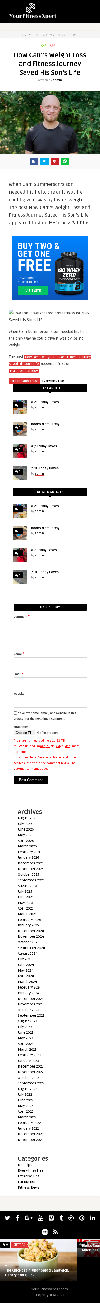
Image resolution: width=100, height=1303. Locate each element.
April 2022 (26, 1111)
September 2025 (31, 880)
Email (19, 674)
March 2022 (27, 1117)
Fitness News (28, 1187)
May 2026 (25, 835)
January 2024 (28, 993)
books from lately (45, 424)
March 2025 (27, 914)
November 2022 (31, 1072)
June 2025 (26, 897)
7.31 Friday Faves (45, 468)
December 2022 (31, 1066)
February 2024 (29, 987)
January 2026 (28, 857)
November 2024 (31, 936)
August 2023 (27, 1021)
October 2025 (28, 874)
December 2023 (31, 998)
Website (19, 693)
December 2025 (31, 863)
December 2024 (31, 931)
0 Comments (70, 35)
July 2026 (25, 824)
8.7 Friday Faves (44, 446)
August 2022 (27, 1089)
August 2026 (27, 818)
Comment (22, 616)
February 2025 (29, 919)
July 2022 (25, 1094)
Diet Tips (25, 1165)
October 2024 (28, 942)
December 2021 (31, 1134)
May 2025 (25, 903)
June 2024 (26, 965)
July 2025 (25, 891)
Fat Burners (27, 1182)
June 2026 (26, 829)
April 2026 (26, 840)
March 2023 (27, 1049)
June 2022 (26, 1100)
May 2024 (25, 970)
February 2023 (29, 1055)
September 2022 (31, 1083)
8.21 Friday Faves (45, 402)
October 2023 (28, 1010)
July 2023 (25, 1027)
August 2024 (27, 953)
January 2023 (28, 1061)
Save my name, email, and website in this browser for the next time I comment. (45, 716)
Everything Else (53, 381)
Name (19, 653)
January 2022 (28, 1128)
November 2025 (31, 869)
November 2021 (31, 1140)
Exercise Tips (28, 1176)
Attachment (22, 727)
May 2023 (25, 1038)
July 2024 (25, 959)
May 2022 (25, 1106)
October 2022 (28, 1077)
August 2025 (27, 886)
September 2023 (31, 1015)
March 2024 (27, 982)
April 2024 (26, 976)
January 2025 (28, 925)
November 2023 (31, 1004)
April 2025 (26, 908)
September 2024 (31, 948)
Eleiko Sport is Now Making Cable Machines (32, 1247)
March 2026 (27, 846)
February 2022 (29, 1123)
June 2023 (26, 1032)
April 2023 (26, 1044)
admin (57, 80)
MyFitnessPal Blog (24, 371)
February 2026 (29, 852)
